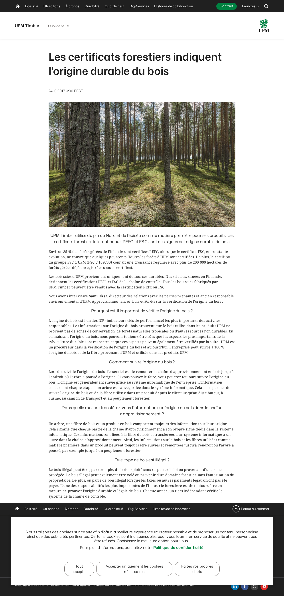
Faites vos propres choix (197, 569)
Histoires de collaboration (172, 508)
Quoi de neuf (58, 26)
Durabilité (91, 508)
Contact (226, 6)
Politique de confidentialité (178, 547)
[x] (254, 586)
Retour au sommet (255, 508)
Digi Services (137, 508)
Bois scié (30, 508)
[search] (266, 6)
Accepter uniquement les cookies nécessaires (134, 569)
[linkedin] (235, 586)
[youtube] (264, 586)
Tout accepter (79, 569)
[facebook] (244, 586)
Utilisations (51, 508)
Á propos (71, 508)
